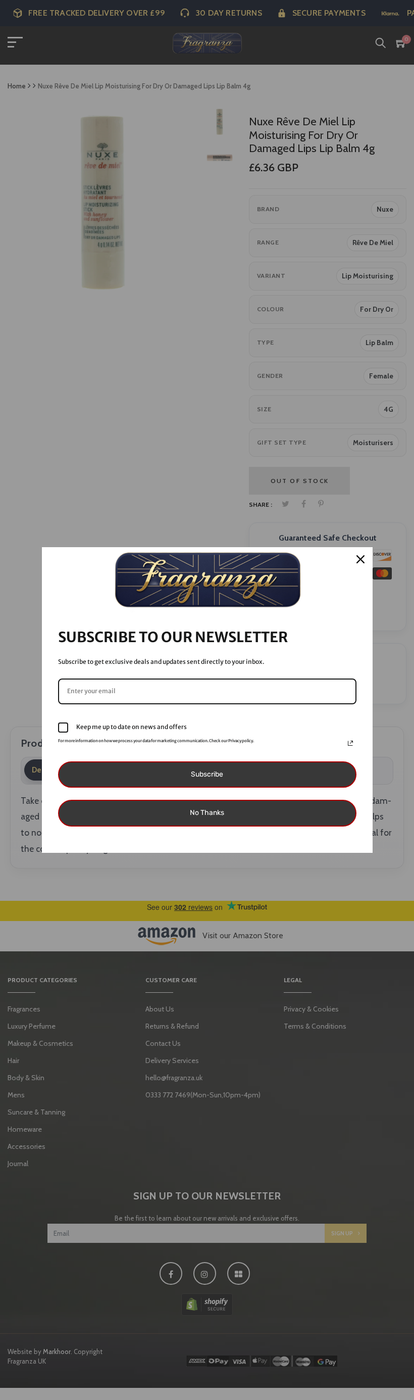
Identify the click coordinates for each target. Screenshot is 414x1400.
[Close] (360, 559)
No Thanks (207, 812)
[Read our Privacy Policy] (350, 743)
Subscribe (207, 774)
